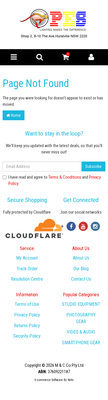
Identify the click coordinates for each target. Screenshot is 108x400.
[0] (65, 58)
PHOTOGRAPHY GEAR (81, 318)
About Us (81, 258)
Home (15, 115)
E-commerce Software (49, 380)
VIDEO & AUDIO (81, 332)
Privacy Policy (27, 315)
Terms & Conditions (64, 177)
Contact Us (81, 279)
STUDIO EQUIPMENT (81, 304)
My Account (27, 258)
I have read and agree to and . (54, 180)
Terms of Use (27, 304)
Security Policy (27, 336)
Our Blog (81, 268)
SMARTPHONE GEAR (81, 342)
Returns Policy (27, 325)
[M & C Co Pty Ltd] (54, 24)
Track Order (27, 268)
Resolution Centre (27, 279)
